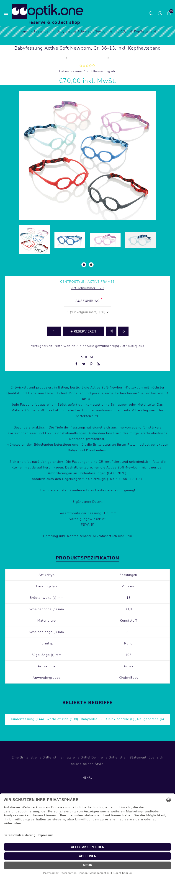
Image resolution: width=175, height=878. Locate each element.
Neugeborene (148, 719)
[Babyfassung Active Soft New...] (75, 58)
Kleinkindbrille (117, 719)
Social (87, 357)
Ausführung (87, 301)
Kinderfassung (22, 719)
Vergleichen (111, 331)
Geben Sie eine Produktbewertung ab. (87, 71)
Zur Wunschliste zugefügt (123, 331)
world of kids (58, 719)
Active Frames (101, 281)
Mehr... (88, 778)
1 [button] (84, 264)
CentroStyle (72, 281)
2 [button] (91, 264)
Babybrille (89, 719)
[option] (34, 240)
